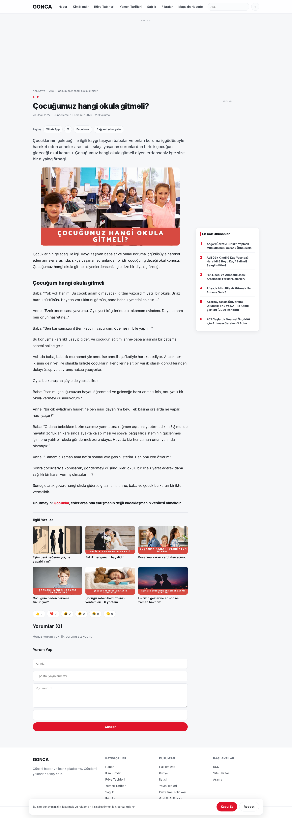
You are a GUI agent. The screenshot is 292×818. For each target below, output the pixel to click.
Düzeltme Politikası (172, 792)
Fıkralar (167, 7)
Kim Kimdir (81, 7)
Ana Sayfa (39, 90)
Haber (63, 7)
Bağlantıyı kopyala (109, 129)
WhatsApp (53, 129)
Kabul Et (227, 806)
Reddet (249, 806)
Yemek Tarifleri (131, 7)
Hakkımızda (167, 767)
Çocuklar (61, 503)
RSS (216, 767)
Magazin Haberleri (191, 7)
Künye (163, 773)
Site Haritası (221, 773)
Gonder (110, 727)
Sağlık (151, 7)
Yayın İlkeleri (168, 786)
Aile (51, 90)
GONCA (42, 7)
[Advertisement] (146, 50)
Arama (217, 779)
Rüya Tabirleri (104, 7)
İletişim (164, 779)
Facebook (82, 129)
